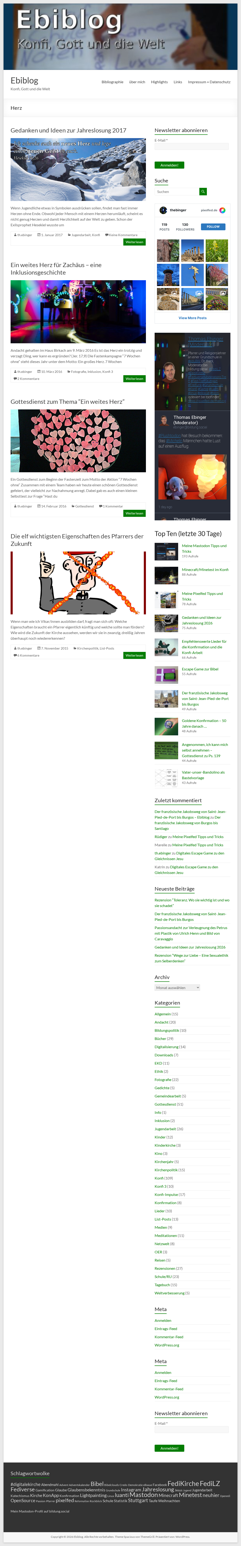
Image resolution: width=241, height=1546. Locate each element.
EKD (158, 1063)
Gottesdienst (84, 506)
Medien (161, 1227)
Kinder (160, 1137)
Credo (123, 1485)
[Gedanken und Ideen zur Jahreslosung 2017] (78, 140)
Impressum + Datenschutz (209, 81)
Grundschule (113, 1490)
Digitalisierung (166, 1046)
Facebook (160, 1485)
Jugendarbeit (81, 235)
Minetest (190, 1494)
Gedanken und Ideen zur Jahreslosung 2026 (190, 947)
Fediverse (23, 1489)
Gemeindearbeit (168, 1096)
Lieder (160, 1211)
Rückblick (96, 1501)
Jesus (178, 1490)
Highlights (159, 81)
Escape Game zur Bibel (200, 669)
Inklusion (94, 372)
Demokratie (135, 1485)
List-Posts (107, 648)
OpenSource (23, 1500)
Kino (158, 1153)
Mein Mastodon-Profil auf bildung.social (40, 1511)
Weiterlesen (134, 242)
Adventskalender (79, 1485)
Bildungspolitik (167, 1030)
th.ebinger (24, 235)
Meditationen (166, 1235)
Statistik (120, 1501)
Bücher (160, 1038)
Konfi (96, 235)
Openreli (225, 1495)
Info (158, 1112)
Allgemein (163, 1014)
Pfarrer (50, 1501)
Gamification (45, 1490)
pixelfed (65, 1500)
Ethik (159, 1071)
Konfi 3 (107, 372)
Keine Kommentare (123, 235)
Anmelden (163, 1320)
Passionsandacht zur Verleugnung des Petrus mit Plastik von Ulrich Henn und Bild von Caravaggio (191, 933)
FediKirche (183, 1483)
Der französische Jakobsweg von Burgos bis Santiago (188, 823)
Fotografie (78, 372)
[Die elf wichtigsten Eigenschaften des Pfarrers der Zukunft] (78, 554)
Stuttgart (138, 1500)
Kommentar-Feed (169, 1336)
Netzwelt (162, 1243)
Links (178, 81)
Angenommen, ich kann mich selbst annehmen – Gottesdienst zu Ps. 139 (205, 750)
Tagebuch (162, 1284)
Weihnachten (169, 1500)
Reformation (82, 1501)
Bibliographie (112, 81)
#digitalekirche (25, 1484)
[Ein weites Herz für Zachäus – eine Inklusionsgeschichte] (78, 282)
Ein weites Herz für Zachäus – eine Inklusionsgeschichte (56, 268)
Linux (110, 1496)
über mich (137, 81)
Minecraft (168, 1495)
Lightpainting (93, 1495)
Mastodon (143, 1494)
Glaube (61, 1490)
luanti (122, 1494)
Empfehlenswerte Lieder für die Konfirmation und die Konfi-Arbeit (204, 647)
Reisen (160, 1260)
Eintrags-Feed (166, 1328)
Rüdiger (161, 836)
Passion (40, 1501)
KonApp (51, 1495)
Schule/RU (163, 1276)
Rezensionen (165, 1268)
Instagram (131, 1489)
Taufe (153, 1500)
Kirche (36, 1495)
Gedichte (162, 1087)
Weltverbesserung (170, 1293)
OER (158, 1252)
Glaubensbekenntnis (86, 1489)
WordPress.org (167, 1345)
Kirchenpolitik (87, 648)
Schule (108, 1500)
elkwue (147, 1485)
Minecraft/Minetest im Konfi (205, 569)
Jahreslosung (158, 1489)
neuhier (211, 1495)
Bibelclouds (111, 1485)
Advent (63, 1485)
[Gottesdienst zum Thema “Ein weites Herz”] (78, 411)
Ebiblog (24, 80)
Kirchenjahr (164, 1161)
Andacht (162, 1022)
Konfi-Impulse (166, 1194)
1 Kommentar (113, 506)
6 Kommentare (28, 655)
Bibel (97, 1483)
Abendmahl (50, 1484)
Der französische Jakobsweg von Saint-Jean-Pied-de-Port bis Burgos (205, 698)
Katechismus (20, 1496)
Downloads (164, 1055)
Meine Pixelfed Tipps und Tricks (198, 836)
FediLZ (210, 1483)
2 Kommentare (28, 379)
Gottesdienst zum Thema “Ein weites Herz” (68, 401)
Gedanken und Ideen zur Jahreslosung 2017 (68, 130)
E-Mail (161, 140)
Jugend (187, 1490)
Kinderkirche (165, 1145)
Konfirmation (166, 1202)
